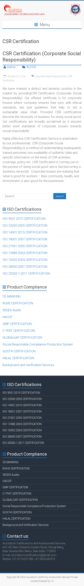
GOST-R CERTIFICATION (19, 351)
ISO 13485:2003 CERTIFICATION (25, 253)
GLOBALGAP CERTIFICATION (22, 337)
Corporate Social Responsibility (51, 76)
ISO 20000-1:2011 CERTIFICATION (26, 273)
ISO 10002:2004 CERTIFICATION (25, 260)
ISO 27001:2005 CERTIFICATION (25, 246)
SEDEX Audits (12, 310)
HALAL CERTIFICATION (18, 358)
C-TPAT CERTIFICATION (19, 331)
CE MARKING (12, 296)
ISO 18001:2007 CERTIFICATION (25, 239)
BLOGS (31, 67)
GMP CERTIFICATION (17, 324)
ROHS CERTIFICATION (18, 303)
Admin (11, 67)
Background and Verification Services (28, 365)
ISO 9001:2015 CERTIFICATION (24, 219)
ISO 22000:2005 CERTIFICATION (25, 225)
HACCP (7, 317)
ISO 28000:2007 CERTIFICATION (25, 267)
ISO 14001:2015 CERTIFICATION (25, 232)
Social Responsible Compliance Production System (38, 344)
